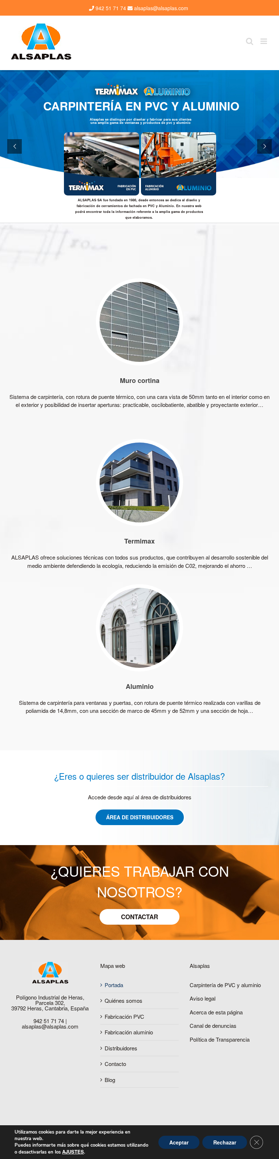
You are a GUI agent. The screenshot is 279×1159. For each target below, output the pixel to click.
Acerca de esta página (216, 1012)
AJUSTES (73, 1151)
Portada (114, 985)
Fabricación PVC (124, 1016)
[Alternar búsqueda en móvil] (249, 41)
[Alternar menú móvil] (264, 41)
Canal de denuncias (213, 1025)
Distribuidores (121, 1048)
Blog (110, 1079)
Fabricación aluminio (129, 1032)
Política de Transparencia (220, 1039)
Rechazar (224, 1142)
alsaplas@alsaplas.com (160, 8)
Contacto (115, 1063)
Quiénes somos (123, 1000)
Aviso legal (202, 998)
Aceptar (179, 1142)
